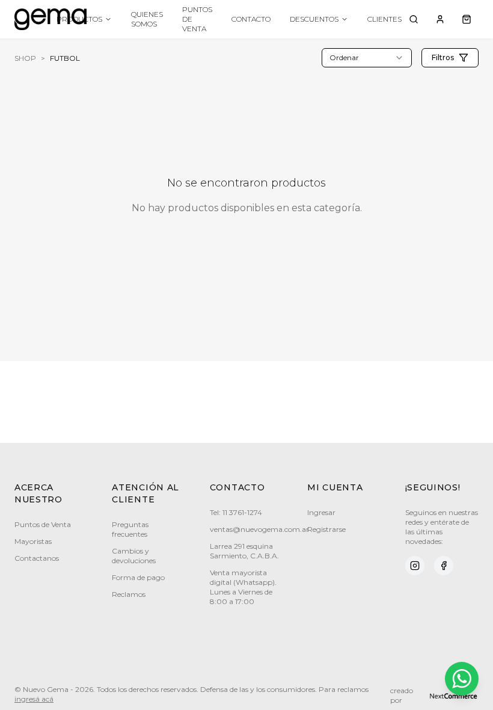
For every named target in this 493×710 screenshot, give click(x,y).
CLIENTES (384, 18)
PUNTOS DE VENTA (197, 19)
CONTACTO (251, 18)
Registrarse (326, 529)
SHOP (25, 58)
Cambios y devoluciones (134, 555)
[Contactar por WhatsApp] (462, 679)
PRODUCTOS (79, 18)
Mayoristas (33, 541)
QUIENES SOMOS (147, 19)
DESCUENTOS (314, 18)
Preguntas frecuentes (130, 529)
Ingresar (321, 512)
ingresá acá (34, 698)
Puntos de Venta (42, 524)
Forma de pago (138, 577)
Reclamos (128, 594)
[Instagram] (414, 565)
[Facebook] (443, 565)
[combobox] (367, 57)
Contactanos (36, 558)
